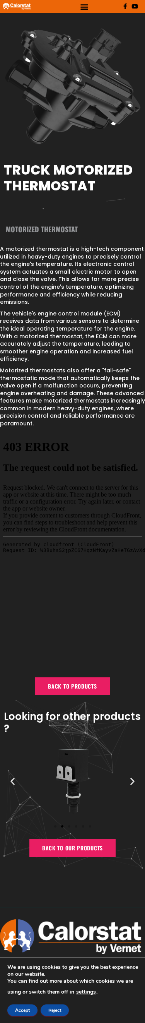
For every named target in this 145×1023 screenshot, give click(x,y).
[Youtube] (135, 6)
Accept (22, 1010)
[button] (84, 6)
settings (86, 992)
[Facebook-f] (125, 6)
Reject (54, 1010)
